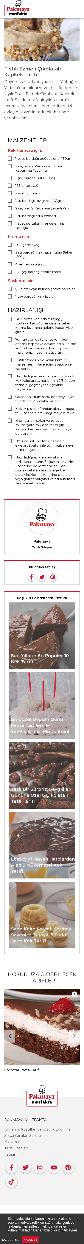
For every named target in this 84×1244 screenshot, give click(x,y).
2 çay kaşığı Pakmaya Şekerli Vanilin (44, 208)
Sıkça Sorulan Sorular (23, 1136)
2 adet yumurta (27, 193)
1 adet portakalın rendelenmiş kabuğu (39, 225)
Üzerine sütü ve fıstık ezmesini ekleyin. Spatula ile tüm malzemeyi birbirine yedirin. (44, 445)
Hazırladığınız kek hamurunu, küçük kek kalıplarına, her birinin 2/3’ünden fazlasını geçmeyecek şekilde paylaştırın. (45, 382)
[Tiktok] (11, 1181)
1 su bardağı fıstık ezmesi (35, 216)
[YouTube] (54, 1166)
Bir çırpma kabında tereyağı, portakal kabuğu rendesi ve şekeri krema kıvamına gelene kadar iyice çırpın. (44, 325)
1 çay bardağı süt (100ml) (35, 178)
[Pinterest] (68, 1166)
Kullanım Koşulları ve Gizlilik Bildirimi (37, 1129)
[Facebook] (11, 1166)
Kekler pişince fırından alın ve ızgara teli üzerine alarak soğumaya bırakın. (45, 411)
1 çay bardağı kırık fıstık (34, 296)
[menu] (71, 9)
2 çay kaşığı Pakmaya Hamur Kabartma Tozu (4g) (38, 168)
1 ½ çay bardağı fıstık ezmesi (38, 272)
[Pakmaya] (42, 1096)
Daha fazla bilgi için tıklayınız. (55, 1230)
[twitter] (42, 576)
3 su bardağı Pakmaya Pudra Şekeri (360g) (44, 254)
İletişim (10, 1154)
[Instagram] (40, 1166)
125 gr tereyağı (27, 186)
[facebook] (31, 576)
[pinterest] (52, 576)
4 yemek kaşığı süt (30, 264)
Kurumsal (12, 1142)
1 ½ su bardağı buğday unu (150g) (42, 158)
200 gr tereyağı (27, 245)
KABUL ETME (10, 1239)
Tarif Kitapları (16, 1148)
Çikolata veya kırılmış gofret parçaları (45, 289)
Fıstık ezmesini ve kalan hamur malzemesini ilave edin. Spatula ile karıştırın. (43, 364)
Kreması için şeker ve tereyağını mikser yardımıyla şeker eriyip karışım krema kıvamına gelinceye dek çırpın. (43, 427)
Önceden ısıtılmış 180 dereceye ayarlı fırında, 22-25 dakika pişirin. (45, 399)
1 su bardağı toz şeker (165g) (38, 201)
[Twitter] (26, 1166)
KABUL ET (30, 1239)
